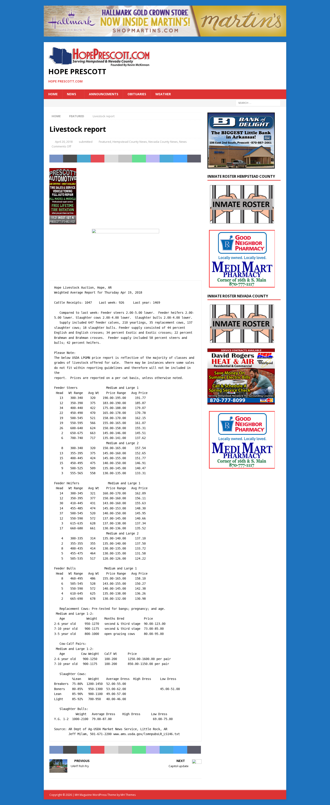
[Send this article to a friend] (111, 159)
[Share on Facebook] (56, 159)
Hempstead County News (129, 142)
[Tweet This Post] (70, 159)
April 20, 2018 (64, 142)
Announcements (103, 94)
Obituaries (137, 94)
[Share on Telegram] (166, 159)
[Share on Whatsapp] (139, 159)
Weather (163, 94)
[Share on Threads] (194, 159)
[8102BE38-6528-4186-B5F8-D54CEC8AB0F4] (62, 221)
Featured (105, 142)
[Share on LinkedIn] (84, 159)
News (71, 94)
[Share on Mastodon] (153, 159)
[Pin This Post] (97, 159)
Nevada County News (163, 142)
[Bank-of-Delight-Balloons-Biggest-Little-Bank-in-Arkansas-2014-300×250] (241, 166)
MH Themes (128, 795)
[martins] (165, 34)
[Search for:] (258, 102)
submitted (85, 142)
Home (53, 94)
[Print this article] (125, 159)
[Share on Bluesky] (180, 159)
